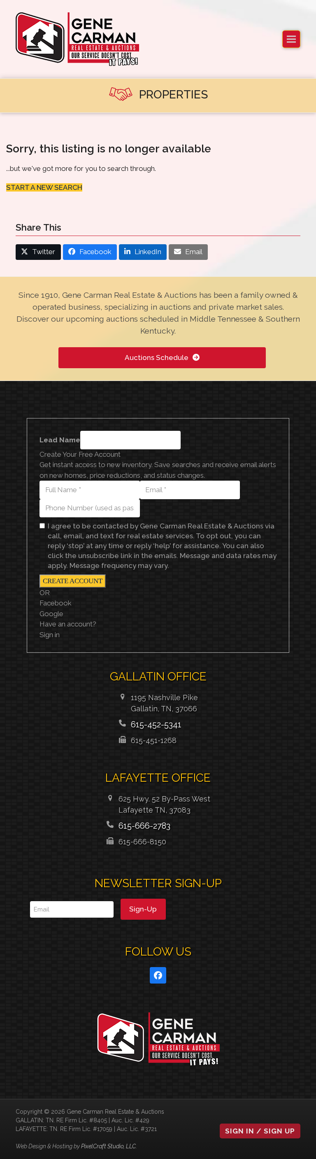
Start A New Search (44, 187)
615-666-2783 (144, 826)
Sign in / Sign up (260, 1131)
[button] (291, 39)
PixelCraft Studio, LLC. (109, 1146)
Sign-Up (143, 909)
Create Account (72, 581)
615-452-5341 (156, 724)
